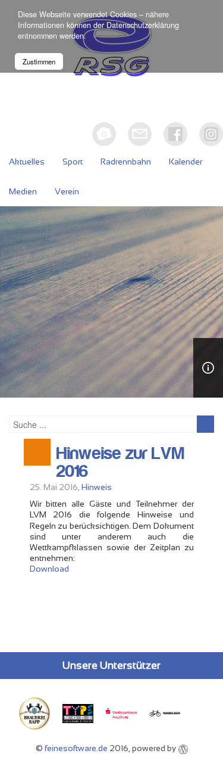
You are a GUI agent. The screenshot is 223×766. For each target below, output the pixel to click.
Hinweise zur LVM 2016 (120, 462)
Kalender (185, 161)
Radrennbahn (125, 161)
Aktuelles (27, 161)
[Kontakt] (140, 134)
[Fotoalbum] (104, 134)
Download (49, 568)
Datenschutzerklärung (142, 25)
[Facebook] (175, 134)
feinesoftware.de (76, 748)
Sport (72, 161)
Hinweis (96, 487)
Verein (67, 191)
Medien (23, 191)
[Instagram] (211, 134)
